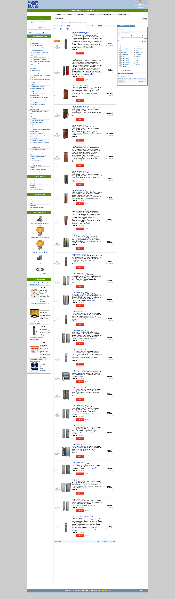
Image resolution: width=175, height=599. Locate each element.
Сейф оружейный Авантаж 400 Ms (80, 32)
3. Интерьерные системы (36, 116)
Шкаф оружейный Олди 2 (78, 480)
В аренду (63, 25)
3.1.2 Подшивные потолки (36, 122)
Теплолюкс (32, 185)
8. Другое (32, 167)
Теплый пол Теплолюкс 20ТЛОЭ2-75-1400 (40, 262)
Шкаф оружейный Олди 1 (78, 499)
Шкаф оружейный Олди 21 (79, 311)
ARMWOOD (124, 48)
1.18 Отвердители (34, 64)
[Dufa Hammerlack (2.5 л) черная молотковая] (34, 367)
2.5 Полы (32, 115)
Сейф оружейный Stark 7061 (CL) (80, 125)
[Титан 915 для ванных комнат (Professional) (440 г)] (34, 331)
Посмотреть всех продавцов (37, 189)
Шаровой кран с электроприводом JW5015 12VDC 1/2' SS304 (40, 251)
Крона (31, 181)
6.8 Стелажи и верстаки (36, 160)
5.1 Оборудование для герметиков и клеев (39, 153)
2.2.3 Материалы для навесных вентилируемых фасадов (38, 72)
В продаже (56, 25)
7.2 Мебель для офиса (35, 165)
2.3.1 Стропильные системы (37, 86)
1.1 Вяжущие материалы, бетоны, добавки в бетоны (38, 42)
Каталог (69, 14)
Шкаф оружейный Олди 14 (79, 330)
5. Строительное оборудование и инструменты (38, 150)
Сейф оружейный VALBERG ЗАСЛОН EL (82, 516)
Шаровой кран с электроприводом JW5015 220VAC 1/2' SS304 (40, 238)
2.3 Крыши (32, 84)
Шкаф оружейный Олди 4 (78, 462)
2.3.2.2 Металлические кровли (37, 91)
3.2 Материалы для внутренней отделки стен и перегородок (40, 130)
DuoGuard (123, 52)
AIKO (122, 46)
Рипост (137, 62)
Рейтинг (105, 25)
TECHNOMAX (139, 52)
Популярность (112, 25)
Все (68, 25)
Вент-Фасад (33, 201)
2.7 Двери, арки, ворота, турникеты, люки (39, 112)
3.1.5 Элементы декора (35, 127)
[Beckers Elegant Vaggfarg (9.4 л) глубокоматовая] (34, 294)
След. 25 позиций (111, 541)
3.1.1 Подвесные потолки (36, 120)
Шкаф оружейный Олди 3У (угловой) (81, 235)
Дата (100, 25)
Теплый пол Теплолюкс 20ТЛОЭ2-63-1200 (40, 224)
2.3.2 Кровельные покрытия (37, 88)
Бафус (31, 199)
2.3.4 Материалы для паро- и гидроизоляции (37, 105)
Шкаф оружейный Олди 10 (79, 387)
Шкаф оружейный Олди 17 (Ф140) (81, 273)
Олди (136, 60)
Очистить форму (143, 29)
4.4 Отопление (33, 138)
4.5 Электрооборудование (36, 140)
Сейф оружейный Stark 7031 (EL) (80, 85)
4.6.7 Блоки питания (35, 147)
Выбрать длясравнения (57, 48)
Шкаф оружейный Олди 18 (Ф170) (81, 254)
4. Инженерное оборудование (37, 133)
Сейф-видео (33, 180)
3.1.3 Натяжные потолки (36, 124)
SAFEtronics (138, 48)
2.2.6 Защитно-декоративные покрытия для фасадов (40, 76)
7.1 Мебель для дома (35, 163)
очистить (57, 43)
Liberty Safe (124, 66)
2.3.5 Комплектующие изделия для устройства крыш (38, 108)
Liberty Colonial (125, 58)
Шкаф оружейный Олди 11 (79, 370)
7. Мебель (32, 162)
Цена (89, 25)
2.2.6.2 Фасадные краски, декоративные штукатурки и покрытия (40, 80)
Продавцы (80, 14)
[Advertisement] (86, 5)
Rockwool (32, 183)
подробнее (43, 301)
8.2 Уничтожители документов (37, 171)
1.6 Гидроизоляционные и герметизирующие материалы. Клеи (39, 51)
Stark (136, 50)
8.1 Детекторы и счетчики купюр (38, 169)
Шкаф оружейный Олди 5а (79, 444)
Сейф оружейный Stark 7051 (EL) (80, 106)
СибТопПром (33, 187)
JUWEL (123, 56)
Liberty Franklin (125, 60)
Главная (59, 14)
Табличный (64, 28)
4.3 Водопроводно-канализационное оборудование (39, 135)
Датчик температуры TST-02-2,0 (40, 273)
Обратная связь (122, 14)
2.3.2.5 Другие (33, 102)
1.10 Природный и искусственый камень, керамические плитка (38, 56)
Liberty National (125, 64)
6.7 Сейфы (32, 158)
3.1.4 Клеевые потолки (35, 125)
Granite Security (125, 54)
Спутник (137, 64)
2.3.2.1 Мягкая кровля (35, 90)
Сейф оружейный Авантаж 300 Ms (80, 59)
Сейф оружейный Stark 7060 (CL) (80, 190)
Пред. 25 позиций (101, 541)
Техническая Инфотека (105, 14)
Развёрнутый (57, 28)
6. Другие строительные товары (38, 156)
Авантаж (137, 56)
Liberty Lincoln (125, 62)
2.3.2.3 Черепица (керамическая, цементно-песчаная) (38, 94)
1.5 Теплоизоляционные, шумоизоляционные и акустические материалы (39, 47)
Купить (80, 53)
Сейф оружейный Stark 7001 (79, 146)
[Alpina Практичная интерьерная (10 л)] (34, 349)
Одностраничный (72, 28)
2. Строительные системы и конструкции (37, 67)
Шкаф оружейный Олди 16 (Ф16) (80, 292)
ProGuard (137, 46)
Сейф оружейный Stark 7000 (79, 209)
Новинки (91, 14)
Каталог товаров (56, 22)
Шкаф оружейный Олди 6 (78, 425)
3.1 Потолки (33, 118)
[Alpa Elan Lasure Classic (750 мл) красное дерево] (34, 313)
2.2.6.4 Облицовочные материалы (38, 82)
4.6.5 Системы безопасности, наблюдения (37, 144)
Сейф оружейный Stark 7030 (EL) (80, 171)
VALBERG (138, 54)
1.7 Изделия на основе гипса (37, 54)
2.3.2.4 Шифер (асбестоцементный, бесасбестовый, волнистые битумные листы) (39, 99)
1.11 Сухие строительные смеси (38, 59)
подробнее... (90, 47)
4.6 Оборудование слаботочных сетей (39, 142)
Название (94, 25)
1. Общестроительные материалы (38, 39)
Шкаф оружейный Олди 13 (79, 349)
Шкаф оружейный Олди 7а (79, 405)
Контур (137, 58)
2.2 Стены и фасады (35, 70)
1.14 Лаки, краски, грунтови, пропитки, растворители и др (40, 62)
